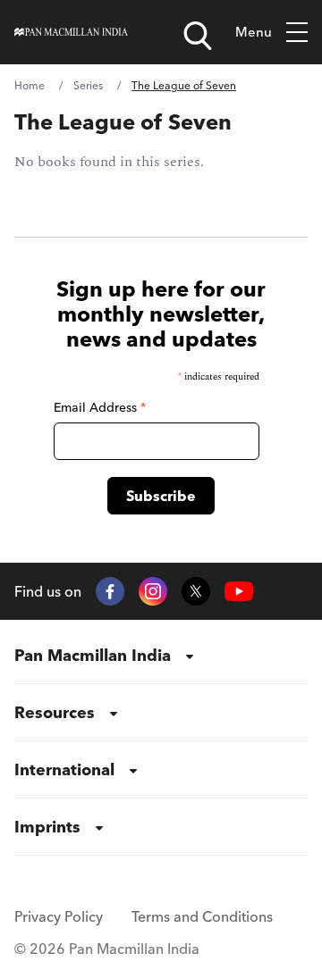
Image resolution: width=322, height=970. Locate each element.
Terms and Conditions (202, 916)
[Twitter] (196, 591)
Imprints (47, 826)
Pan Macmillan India (92, 655)
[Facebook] (110, 591)
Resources (54, 712)
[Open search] (197, 35)
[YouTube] (239, 591)
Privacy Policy (58, 916)
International (64, 769)
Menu (253, 31)
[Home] (71, 32)
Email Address (100, 407)
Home (29, 85)
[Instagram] (153, 591)
